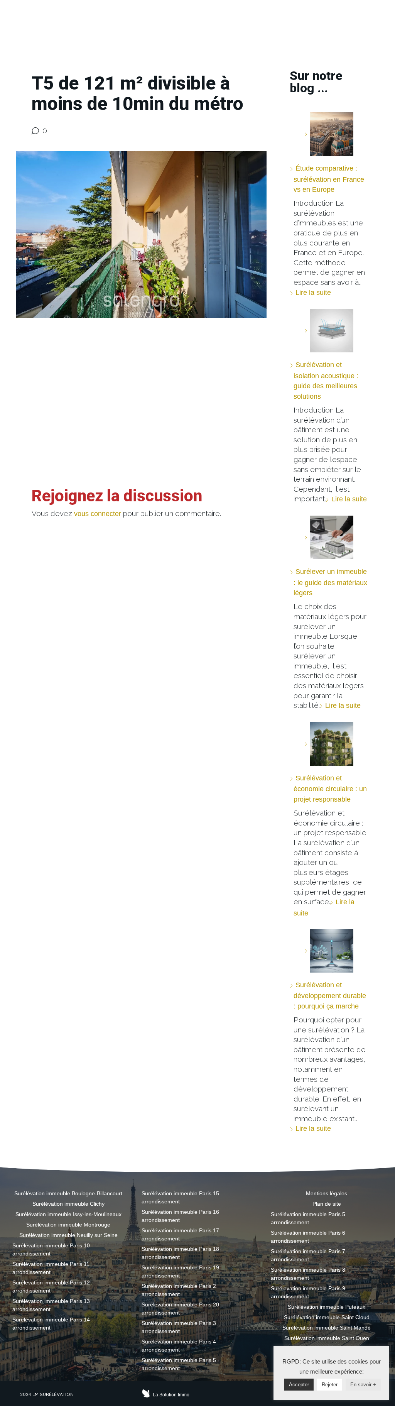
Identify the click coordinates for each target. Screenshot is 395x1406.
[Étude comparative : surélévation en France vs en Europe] (328, 134)
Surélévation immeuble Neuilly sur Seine (68, 1235)
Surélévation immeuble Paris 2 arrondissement (179, 1290)
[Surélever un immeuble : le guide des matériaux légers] (328, 537)
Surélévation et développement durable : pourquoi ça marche (330, 995)
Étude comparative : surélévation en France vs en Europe (329, 178)
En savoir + (363, 1384)
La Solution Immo (171, 1395)
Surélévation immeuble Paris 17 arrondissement (180, 1234)
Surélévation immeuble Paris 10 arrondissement (51, 1249)
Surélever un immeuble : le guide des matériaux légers (330, 582)
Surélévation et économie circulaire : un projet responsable (330, 788)
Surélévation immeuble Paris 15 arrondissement (180, 1197)
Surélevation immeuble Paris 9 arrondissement (308, 1292)
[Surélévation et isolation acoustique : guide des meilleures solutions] (328, 330)
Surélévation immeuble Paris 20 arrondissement (180, 1308)
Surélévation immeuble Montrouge (68, 1225)
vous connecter (97, 514)
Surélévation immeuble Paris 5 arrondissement (179, 1364)
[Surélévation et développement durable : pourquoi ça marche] (328, 951)
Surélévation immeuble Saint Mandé (326, 1328)
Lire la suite (313, 292)
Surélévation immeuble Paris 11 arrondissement (50, 1268)
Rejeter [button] (330, 1384)
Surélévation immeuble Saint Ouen (326, 1338)
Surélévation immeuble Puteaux (326, 1307)
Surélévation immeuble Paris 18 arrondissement (180, 1253)
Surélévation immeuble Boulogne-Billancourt (68, 1193)
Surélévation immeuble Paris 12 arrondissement (51, 1286)
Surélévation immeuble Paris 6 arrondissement (308, 1237)
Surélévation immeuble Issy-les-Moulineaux (68, 1214)
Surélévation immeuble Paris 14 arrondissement (51, 1323)
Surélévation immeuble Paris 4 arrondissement (179, 1345)
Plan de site (326, 1204)
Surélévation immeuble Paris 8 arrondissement (308, 1274)
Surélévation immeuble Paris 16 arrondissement (180, 1216)
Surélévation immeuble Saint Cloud (327, 1317)
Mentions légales (326, 1193)
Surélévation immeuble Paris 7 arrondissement (308, 1255)
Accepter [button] (299, 1384)
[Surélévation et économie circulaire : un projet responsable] (328, 744)
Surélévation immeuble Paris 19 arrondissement (180, 1271)
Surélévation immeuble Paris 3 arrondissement (179, 1327)
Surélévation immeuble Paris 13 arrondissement (51, 1305)
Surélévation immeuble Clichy (68, 1204)
